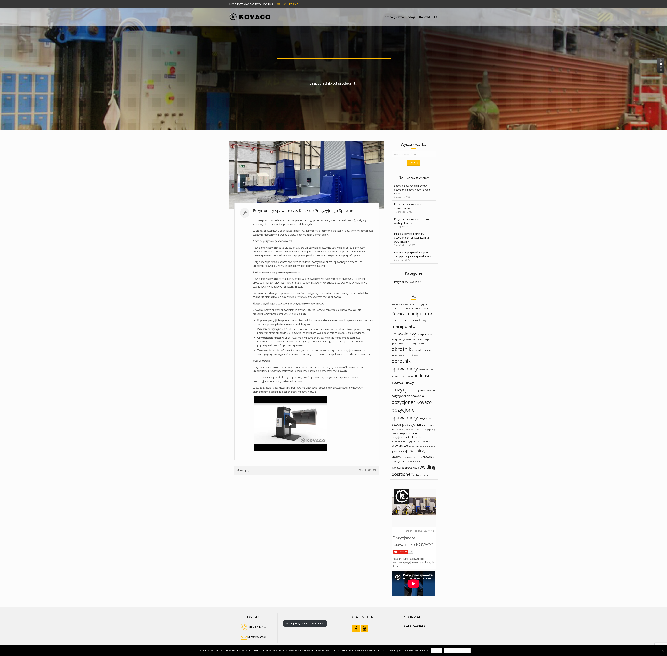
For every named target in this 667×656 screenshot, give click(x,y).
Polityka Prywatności (413, 625)
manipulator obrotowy (409, 320)
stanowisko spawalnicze (405, 467)
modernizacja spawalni (414, 343)
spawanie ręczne (414, 457)
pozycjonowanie (408, 433)
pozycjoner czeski (426, 391)
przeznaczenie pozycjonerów (405, 441)
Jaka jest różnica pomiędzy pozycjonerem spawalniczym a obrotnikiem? (411, 237)
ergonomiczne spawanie (403, 308)
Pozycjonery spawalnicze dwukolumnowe (408, 206)
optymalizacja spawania (402, 376)
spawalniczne (398, 451)
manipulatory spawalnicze (403, 339)
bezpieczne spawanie (401, 304)
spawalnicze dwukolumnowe (422, 446)
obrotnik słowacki (427, 369)
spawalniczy (414, 450)
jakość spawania (422, 308)
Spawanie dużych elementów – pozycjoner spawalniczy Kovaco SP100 (412, 189)
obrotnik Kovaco (410, 355)
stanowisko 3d (416, 461)
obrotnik (401, 349)
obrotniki (417, 350)
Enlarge (346, 175)
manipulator (419, 313)
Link (268, 175)
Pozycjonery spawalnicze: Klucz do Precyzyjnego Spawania (305, 210)
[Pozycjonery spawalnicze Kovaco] (250, 15)
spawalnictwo (426, 441)
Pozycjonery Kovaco (405, 282)
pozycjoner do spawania (408, 396)
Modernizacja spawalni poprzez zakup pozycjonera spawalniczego (413, 254)
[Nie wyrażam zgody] (662, 650)
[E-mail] (374, 470)
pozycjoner (405, 389)
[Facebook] (365, 470)
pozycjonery (412, 424)
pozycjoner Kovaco (412, 402)
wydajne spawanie (421, 475)
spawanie (399, 456)
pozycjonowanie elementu (406, 437)
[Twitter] (369, 470)
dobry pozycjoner (420, 304)
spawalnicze (400, 446)
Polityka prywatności (457, 650)
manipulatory (424, 334)
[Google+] (361, 470)
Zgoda (436, 650)
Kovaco (399, 314)
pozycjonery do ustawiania (411, 429)
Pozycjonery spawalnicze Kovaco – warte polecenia (414, 220)
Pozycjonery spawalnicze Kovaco (305, 623)
